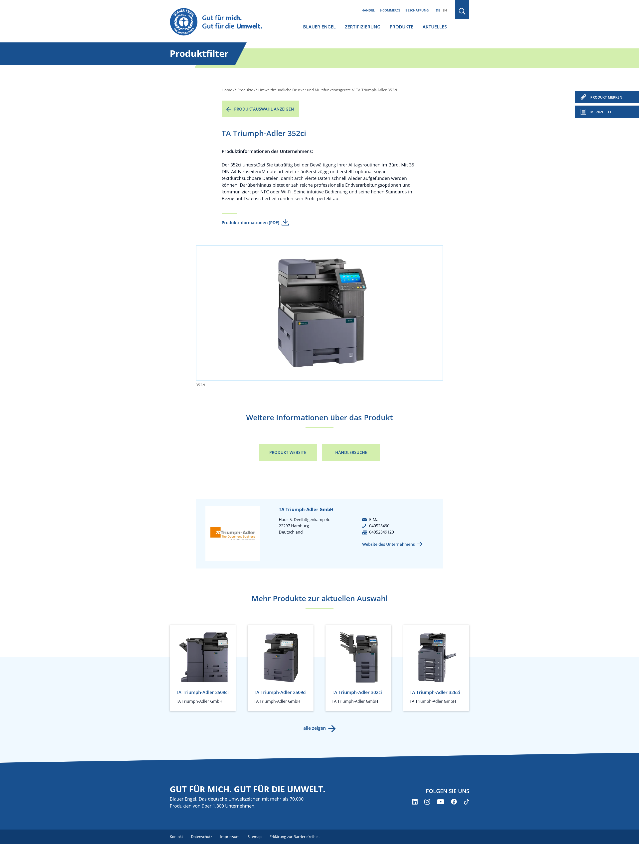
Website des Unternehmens (388, 544)
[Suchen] (462, 11)
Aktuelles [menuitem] (435, 27)
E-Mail (374, 519)
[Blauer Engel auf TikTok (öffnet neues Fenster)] (466, 802)
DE (438, 10)
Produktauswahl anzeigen (264, 109)
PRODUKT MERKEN (606, 97)
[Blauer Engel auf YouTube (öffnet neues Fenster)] (440, 802)
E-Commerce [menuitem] (390, 10)
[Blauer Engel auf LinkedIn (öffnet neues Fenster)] (415, 802)
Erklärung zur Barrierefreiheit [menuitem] (295, 836)
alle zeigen (314, 728)
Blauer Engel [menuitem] (319, 27)
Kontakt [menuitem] (176, 836)
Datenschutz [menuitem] (201, 836)
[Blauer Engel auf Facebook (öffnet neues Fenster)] (454, 802)
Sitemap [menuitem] (255, 836)
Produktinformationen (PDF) (250, 222)
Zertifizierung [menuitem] (362, 27)
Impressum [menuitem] (230, 836)
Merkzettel (601, 112)
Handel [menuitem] (368, 10)
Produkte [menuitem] (401, 27)
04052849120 (381, 532)
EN (445, 10)
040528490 (379, 526)
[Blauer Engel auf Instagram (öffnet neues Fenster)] (427, 802)
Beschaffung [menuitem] (417, 10)
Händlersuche (351, 452)
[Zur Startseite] (221, 22)
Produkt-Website (287, 452)
